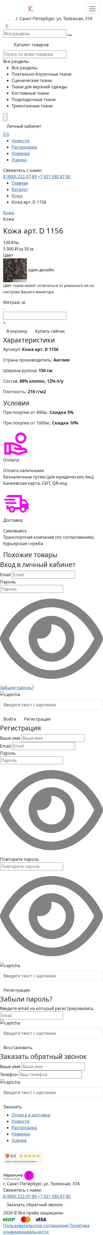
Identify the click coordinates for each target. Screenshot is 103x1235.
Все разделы (16, 61)
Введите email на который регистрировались (47, 1008)
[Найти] (69, 35)
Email (5, 575)
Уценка (19, 160)
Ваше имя (10, 738)
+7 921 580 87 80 (54, 177)
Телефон (9, 1074)
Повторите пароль (19, 859)
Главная (20, 183)
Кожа (17, 196)
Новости (20, 141)
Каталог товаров (31, 45)
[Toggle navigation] (92, 8)
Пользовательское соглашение (35, 1225)
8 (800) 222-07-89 (20, 177)
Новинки (21, 153)
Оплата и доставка (31, 1115)
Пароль (8, 582)
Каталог (20, 189)
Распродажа (24, 147)
